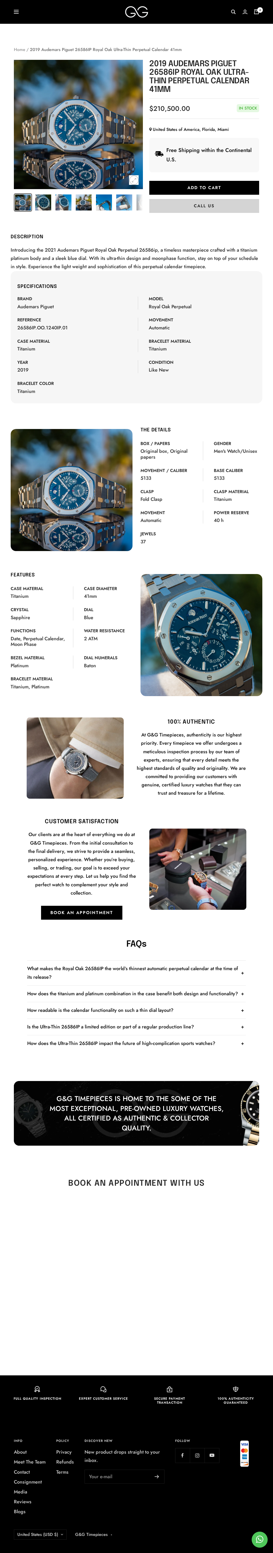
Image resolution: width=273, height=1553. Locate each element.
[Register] (157, 1476)
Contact (22, 1472)
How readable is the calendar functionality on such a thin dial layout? (100, 1010)
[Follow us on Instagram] (197, 1455)
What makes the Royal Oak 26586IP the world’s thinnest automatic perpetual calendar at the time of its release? (132, 972)
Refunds (65, 1461)
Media (20, 1491)
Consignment (28, 1481)
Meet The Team (30, 1461)
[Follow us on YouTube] (211, 1455)
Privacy (64, 1452)
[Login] (245, 12)
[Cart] (256, 11)
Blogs (20, 1511)
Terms (62, 1472)
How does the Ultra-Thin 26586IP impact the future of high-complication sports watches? (121, 1043)
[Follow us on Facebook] (182, 1455)
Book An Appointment (81, 913)
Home (19, 49)
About (20, 1452)
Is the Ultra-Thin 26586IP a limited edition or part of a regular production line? (110, 1026)
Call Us (204, 206)
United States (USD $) (37, 1534)
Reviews (22, 1501)
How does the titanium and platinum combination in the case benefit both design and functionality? (132, 993)
